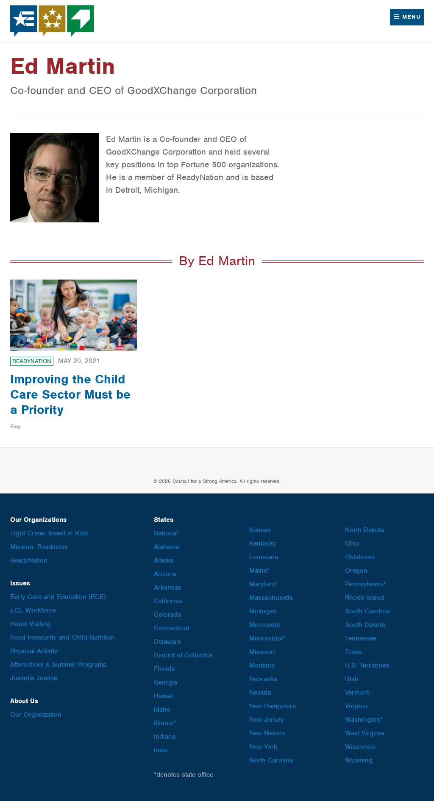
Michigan (262, 611)
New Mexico (267, 733)
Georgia (165, 682)
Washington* (364, 719)
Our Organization (35, 714)
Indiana (164, 736)
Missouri (262, 652)
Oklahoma (360, 557)
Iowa (160, 750)
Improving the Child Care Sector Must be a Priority (70, 394)
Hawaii (163, 696)
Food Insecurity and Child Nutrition (62, 637)
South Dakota (365, 625)
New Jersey (266, 719)
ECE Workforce (33, 610)
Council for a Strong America (52, 21)
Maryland (263, 584)
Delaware (167, 641)
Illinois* (165, 723)
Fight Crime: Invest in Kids (49, 533)
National (166, 533)
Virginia (356, 706)
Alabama (166, 547)
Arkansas (167, 587)
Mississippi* (267, 638)
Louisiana (263, 557)
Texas (353, 652)
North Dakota (364, 530)
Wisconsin (360, 747)
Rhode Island (364, 597)
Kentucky (262, 543)
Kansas (260, 530)
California (168, 601)
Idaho (162, 709)
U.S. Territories (367, 665)
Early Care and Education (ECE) (58, 597)
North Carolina (271, 760)
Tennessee (360, 638)
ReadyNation (31, 361)
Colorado (167, 614)
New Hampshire (272, 706)
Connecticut (171, 628)
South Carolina (367, 611)
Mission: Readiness (39, 547)
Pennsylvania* (365, 584)
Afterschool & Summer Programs (58, 664)
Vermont (357, 692)
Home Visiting (30, 624)
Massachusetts (271, 597)
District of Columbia (183, 655)
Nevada (260, 692)
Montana (262, 665)
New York (263, 747)
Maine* (259, 570)
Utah (352, 679)
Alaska (163, 560)
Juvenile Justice (33, 678)
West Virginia (364, 733)
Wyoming (359, 760)
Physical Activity (34, 651)
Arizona (165, 574)
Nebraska (263, 679)
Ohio (352, 543)
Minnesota (264, 625)
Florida (164, 669)
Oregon (356, 570)
